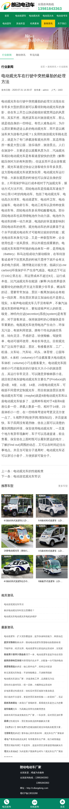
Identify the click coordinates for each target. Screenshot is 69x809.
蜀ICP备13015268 (29, 793)
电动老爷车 (62, 15)
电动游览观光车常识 (27, 476)
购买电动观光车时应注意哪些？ (19, 610)
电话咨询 (6, 806)
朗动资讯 (20, 54)
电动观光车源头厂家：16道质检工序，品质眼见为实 (29, 678)
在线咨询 (34, 806)
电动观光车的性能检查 (28, 471)
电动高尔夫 (48, 15)
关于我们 (62, 23)
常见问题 (34, 54)
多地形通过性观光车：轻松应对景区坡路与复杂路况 (29, 691)
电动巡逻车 (20, 15)
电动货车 (7, 23)
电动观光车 (34, 15)
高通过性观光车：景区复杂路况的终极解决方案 (27, 721)
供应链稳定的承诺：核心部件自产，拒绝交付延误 (28, 666)
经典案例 (34, 23)
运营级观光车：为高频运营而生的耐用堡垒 (24, 709)
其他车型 (20, 23)
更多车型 (63, 485)
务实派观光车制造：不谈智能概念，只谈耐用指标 (28, 672)
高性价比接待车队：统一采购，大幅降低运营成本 (28, 685)
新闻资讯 (48, 23)
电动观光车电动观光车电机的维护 (20, 616)
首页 (7, 15)
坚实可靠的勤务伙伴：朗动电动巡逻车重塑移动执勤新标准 (32, 642)
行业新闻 (7, 54)
